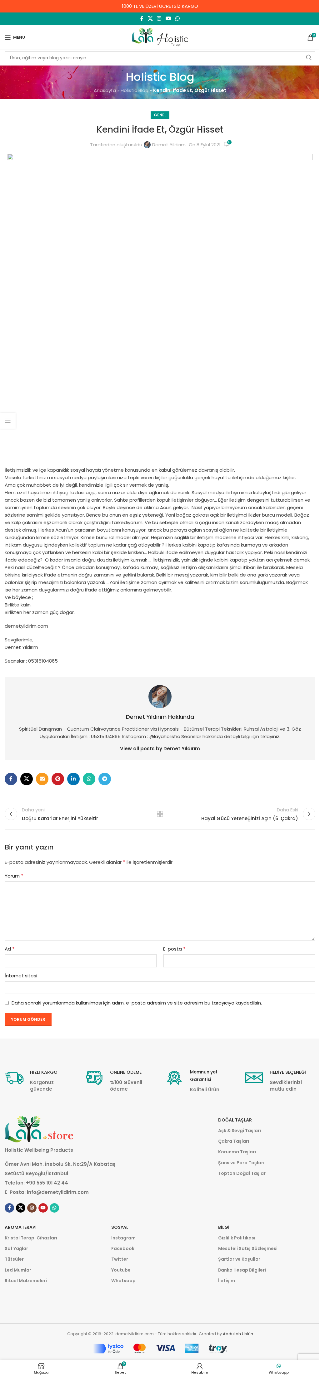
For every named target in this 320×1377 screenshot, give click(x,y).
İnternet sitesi (21, 975)
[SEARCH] (308, 57)
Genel (160, 115)
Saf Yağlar (16, 1248)
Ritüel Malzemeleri (26, 1280)
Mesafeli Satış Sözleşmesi (248, 1248)
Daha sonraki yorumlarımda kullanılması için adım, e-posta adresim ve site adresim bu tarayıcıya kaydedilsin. (137, 1003)
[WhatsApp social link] (177, 18)
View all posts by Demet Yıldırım (160, 748)
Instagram (123, 1238)
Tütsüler (14, 1259)
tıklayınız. (270, 736)
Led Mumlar (18, 1270)
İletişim (226, 1280)
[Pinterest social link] (58, 779)
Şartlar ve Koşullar (239, 1259)
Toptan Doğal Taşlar (242, 1173)
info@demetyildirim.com (58, 1192)
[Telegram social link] (104, 779)
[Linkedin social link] (73, 779)
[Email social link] (42, 779)
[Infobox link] (40, 1080)
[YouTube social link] (168, 18)
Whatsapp (123, 1280)
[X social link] (150, 18)
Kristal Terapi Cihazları (31, 1238)
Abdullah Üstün (238, 1334)
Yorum (14, 875)
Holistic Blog (134, 90)
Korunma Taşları (237, 1152)
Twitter (119, 1259)
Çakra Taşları (233, 1141)
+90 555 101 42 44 (47, 1183)
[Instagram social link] (159, 18)
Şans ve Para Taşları (241, 1163)
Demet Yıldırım (169, 144)
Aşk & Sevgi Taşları (239, 1130)
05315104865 (106, 736)
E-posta (174, 948)
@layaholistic (165, 736)
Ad (10, 948)
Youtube (121, 1270)
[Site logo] (160, 37)
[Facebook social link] (142, 18)
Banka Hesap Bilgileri (242, 1270)
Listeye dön (160, 814)
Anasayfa (105, 90)
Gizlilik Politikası (236, 1238)
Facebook (122, 1248)
